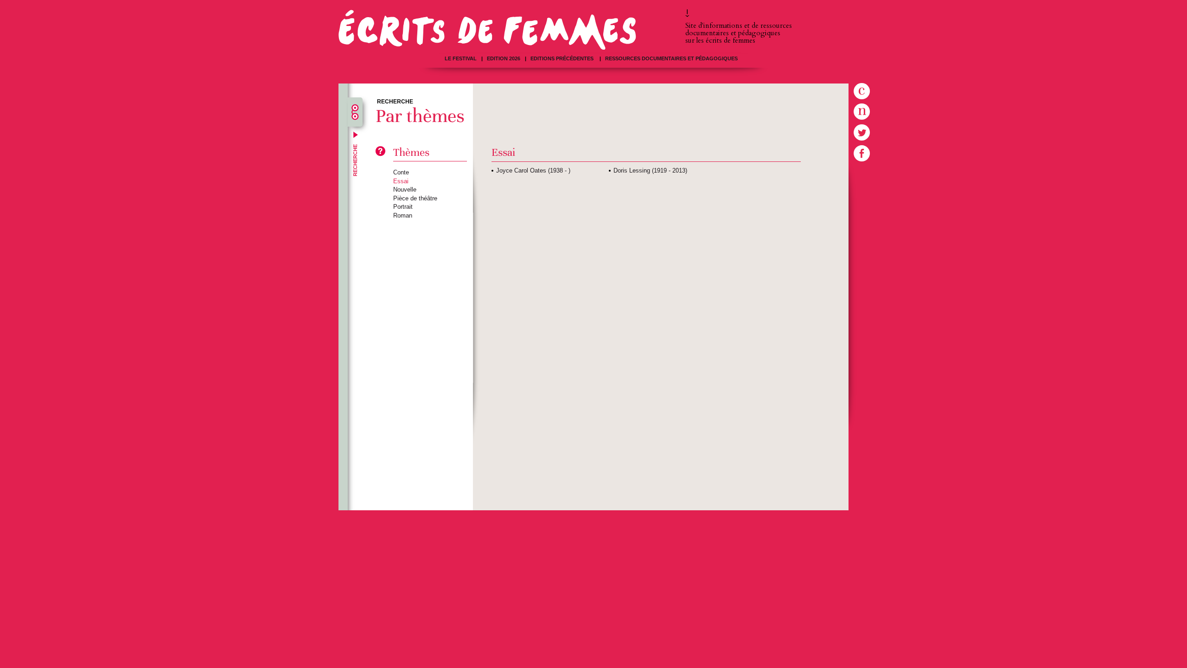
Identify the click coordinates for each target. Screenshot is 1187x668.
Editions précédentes (562, 58)
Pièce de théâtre (415, 198)
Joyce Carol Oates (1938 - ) (533, 170)
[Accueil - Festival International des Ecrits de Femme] (487, 29)
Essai (400, 181)
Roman (402, 215)
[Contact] (867, 91)
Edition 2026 (503, 58)
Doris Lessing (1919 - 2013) (650, 170)
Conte (401, 172)
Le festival (461, 58)
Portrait (403, 206)
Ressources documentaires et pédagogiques (671, 58)
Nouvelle (404, 189)
